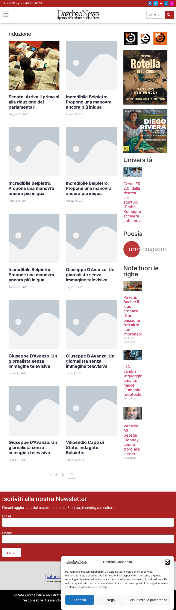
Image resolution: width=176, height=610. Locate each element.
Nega (111, 600)
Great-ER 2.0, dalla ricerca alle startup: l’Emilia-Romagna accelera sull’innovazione (138, 202)
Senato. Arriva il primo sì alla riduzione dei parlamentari (34, 102)
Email (6, 516)
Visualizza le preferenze (148, 600)
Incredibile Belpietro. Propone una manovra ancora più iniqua (89, 102)
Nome (7, 533)
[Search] (169, 15)
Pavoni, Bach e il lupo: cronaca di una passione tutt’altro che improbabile (134, 316)
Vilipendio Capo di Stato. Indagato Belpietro (85, 447)
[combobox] (154, 15)
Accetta (79, 600)
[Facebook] (150, 3)
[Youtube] (161, 3)
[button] (167, 562)
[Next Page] (72, 475)
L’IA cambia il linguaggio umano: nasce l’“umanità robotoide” (133, 381)
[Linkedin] (166, 3)
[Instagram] (172, 3)
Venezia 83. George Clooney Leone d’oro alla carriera (131, 440)
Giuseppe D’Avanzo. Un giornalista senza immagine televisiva (90, 274)
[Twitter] (155, 3)
